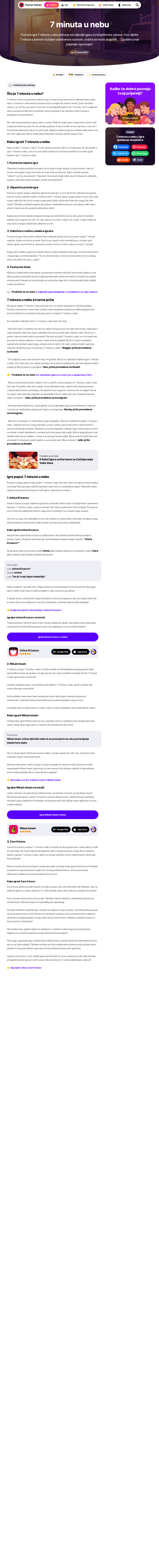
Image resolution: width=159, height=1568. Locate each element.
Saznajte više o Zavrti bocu (25, 967)
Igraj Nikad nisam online (53, 814)
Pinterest (141, 147)
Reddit (125, 160)
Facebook (123, 147)
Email (139, 160)
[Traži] (137, 4)
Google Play (62, 652)
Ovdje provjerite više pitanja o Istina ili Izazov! (36, 610)
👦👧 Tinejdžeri (75, 74)
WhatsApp (142, 153)
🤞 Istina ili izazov (97, 74)
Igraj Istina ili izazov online (52, 636)
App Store (82, 652)
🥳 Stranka (58, 74)
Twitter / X (123, 153)
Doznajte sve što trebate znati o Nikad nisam (35, 779)
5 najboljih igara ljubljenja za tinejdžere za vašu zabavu (67, 291)
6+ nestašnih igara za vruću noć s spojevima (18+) (64, 374)
